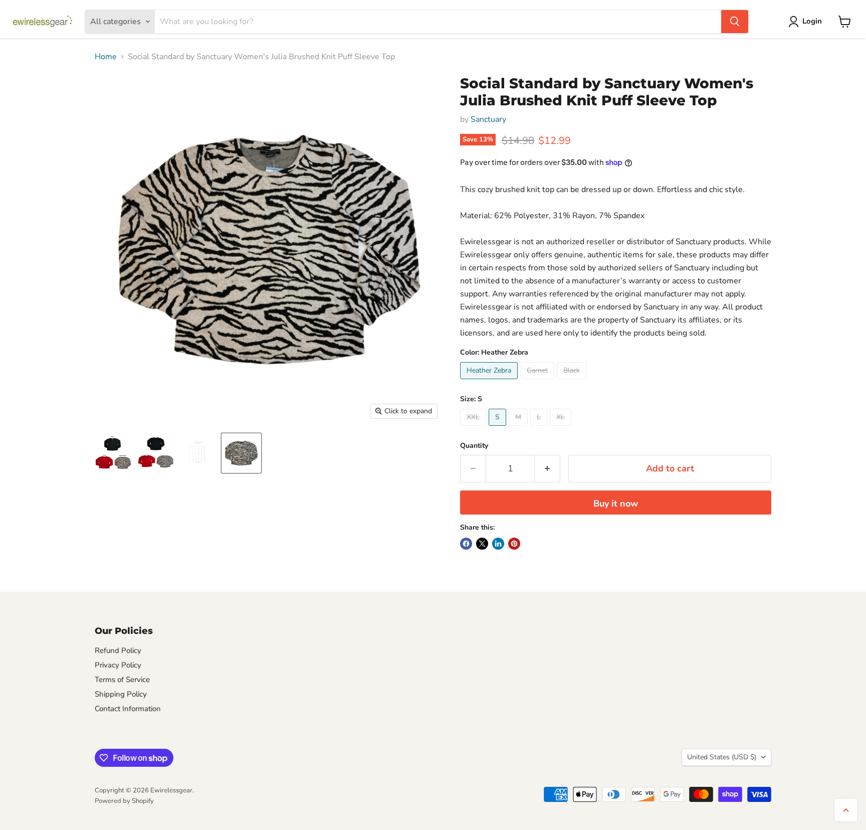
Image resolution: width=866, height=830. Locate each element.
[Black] (573, 381)
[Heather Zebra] (490, 381)
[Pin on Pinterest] (514, 544)
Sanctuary (488, 119)
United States (721, 757)
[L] (540, 428)
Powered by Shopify (124, 800)
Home (106, 56)
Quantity (474, 446)
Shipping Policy (121, 694)
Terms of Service (122, 680)
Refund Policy (118, 650)
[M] (519, 428)
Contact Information (128, 709)
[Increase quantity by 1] (547, 468)
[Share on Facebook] (466, 544)
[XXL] (474, 428)
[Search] (734, 21)
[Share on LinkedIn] (498, 544)
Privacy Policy (118, 665)
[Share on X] (482, 544)
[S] (499, 428)
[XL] (562, 428)
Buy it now (615, 503)
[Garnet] (538, 381)
